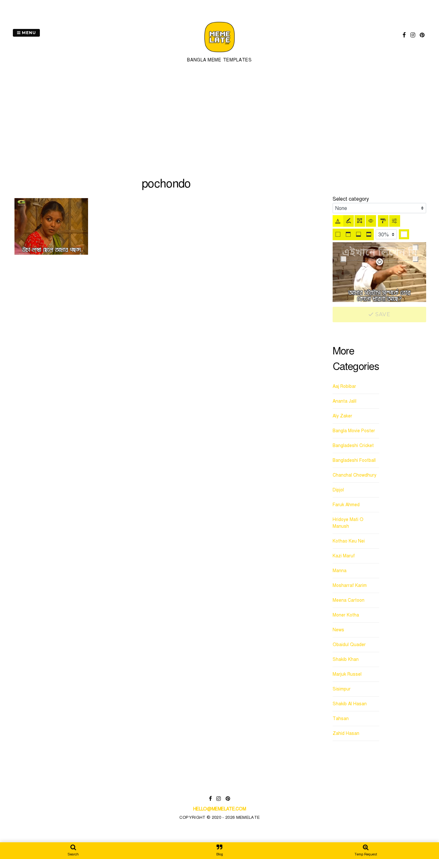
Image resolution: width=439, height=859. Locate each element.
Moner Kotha (346, 615)
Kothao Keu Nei (349, 541)
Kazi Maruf (344, 556)
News (338, 630)
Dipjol (338, 490)
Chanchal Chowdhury (354, 475)
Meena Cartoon (348, 600)
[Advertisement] (219, 120)
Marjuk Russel (347, 674)
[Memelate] (219, 53)
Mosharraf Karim (350, 585)
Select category (351, 199)
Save (382, 314)
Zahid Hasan (346, 733)
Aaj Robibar (344, 386)
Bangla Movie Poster (354, 431)
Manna (339, 570)
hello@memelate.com (219, 809)
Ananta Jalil (344, 401)
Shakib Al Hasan (350, 704)
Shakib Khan (346, 659)
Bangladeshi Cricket (353, 445)
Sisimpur (342, 689)
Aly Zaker (342, 416)
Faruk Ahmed (346, 504)
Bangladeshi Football (354, 460)
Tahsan (341, 718)
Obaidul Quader (349, 644)
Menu (28, 32)
